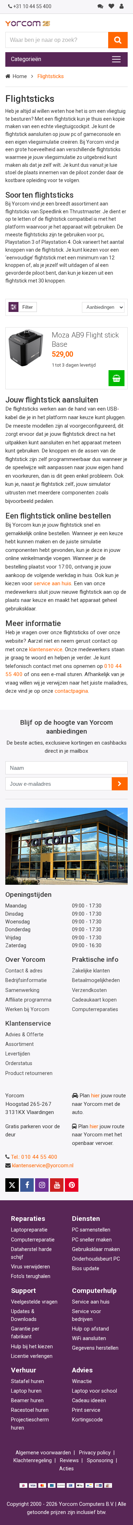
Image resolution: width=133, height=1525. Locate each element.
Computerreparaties (95, 1009)
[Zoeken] (118, 40)
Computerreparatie (33, 1240)
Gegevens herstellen (95, 1348)
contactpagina (71, 691)
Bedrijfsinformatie (26, 980)
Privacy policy (95, 1453)
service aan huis (52, 583)
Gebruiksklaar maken (96, 1249)
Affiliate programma (28, 1000)
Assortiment (19, 1044)
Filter (27, 307)
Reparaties (28, 1218)
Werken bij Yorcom (27, 1009)
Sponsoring (100, 1461)
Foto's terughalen (30, 1276)
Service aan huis (91, 1302)
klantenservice (45, 649)
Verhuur (23, 1370)
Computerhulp (94, 1291)
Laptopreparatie (29, 1230)
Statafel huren (27, 1381)
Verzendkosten (89, 990)
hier (95, 1095)
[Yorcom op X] (12, 1185)
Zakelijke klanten (91, 971)
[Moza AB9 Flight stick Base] (116, 378)
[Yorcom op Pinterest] (71, 1185)
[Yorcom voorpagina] (27, 23)
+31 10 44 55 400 (32, 6)
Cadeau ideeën (89, 1401)
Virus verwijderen (30, 1267)
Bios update (85, 1269)
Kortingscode (87, 1420)
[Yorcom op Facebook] (27, 1185)
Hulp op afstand (90, 1329)
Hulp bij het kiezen (32, 1347)
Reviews (69, 1461)
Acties (66, 1469)
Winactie (82, 1381)
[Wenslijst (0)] (111, 6)
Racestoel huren (30, 1410)
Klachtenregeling (32, 1461)
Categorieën (26, 59)
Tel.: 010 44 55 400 (34, 1157)
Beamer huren (27, 1401)
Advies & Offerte (24, 1035)
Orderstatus (18, 1063)
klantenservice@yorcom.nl (42, 1165)
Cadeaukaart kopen (94, 1000)
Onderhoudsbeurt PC (96, 1259)
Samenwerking (22, 990)
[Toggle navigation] (116, 59)
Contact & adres (24, 971)
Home (19, 76)
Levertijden (17, 1054)
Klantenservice (28, 1023)
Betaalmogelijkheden (96, 980)
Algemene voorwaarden (43, 1453)
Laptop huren (26, 1391)
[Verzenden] (120, 783)
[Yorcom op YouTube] (56, 1185)
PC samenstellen (91, 1230)
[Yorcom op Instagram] (42, 1185)
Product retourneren (28, 1073)
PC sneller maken (92, 1240)
